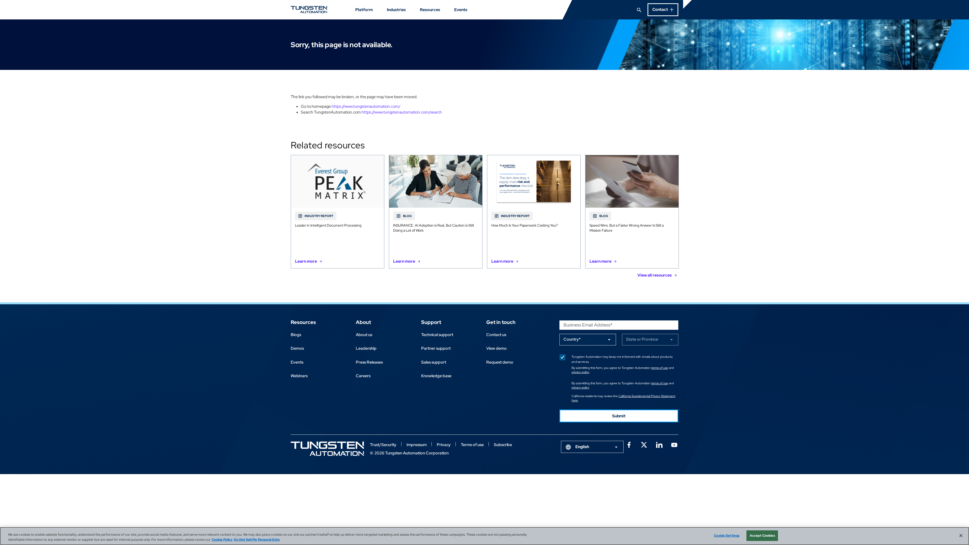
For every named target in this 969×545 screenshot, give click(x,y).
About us (364, 334)
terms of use (659, 368)
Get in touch (501, 322)
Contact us (496, 334)
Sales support (433, 362)
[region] (484, 536)
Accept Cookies (762, 535)
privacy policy (580, 372)
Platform (364, 9)
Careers (363, 375)
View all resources (654, 275)
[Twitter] (644, 444)
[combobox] (592, 447)
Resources (430, 9)
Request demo (499, 362)
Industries (396, 9)
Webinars (299, 375)
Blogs (296, 334)
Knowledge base (436, 375)
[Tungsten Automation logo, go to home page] (327, 449)
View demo (496, 348)
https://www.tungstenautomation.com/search (402, 112)
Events (460, 9)
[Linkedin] (659, 444)
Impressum (417, 444)
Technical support (437, 334)
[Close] (960, 535)
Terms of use (472, 444)
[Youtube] (674, 444)
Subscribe (503, 444)
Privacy (444, 444)
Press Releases (369, 362)
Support (431, 322)
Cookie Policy (222, 539)
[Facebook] (629, 444)
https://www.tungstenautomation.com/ (366, 106)
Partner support (436, 348)
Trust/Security (383, 444)
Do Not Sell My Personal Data (257, 539)
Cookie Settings (726, 535)
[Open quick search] (639, 10)
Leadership (366, 348)
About (363, 322)
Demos (297, 348)
